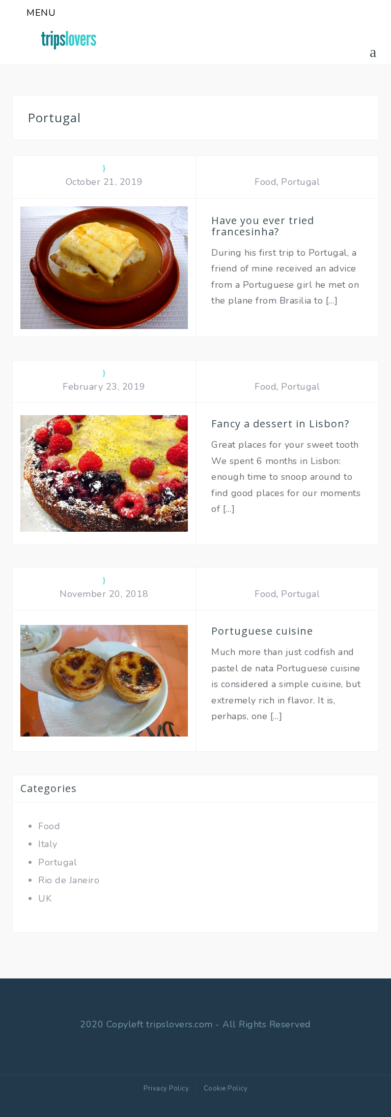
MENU (40, 13)
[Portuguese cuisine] (104, 680)
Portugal (300, 182)
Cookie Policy (226, 1088)
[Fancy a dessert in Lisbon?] (104, 473)
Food (265, 182)
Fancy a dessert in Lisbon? (280, 423)
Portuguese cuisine (262, 631)
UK (44, 898)
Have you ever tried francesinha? (262, 225)
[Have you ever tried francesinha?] (104, 267)
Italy (48, 844)
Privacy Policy (166, 1088)
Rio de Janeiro (68, 880)
